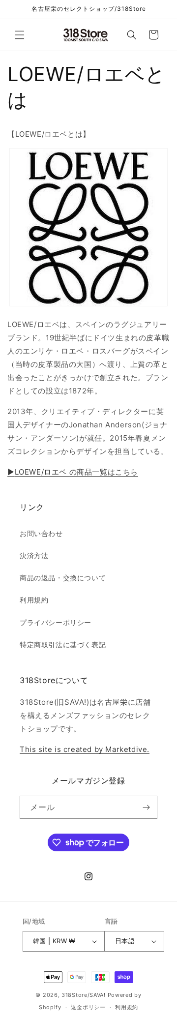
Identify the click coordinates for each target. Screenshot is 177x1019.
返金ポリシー (88, 1007)
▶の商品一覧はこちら (72, 472)
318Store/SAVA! (83, 994)
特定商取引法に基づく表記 (63, 644)
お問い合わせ (41, 533)
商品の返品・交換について (63, 577)
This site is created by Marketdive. (84, 749)
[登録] (146, 807)
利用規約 (34, 600)
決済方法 (34, 555)
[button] (19, 35)
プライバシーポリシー (55, 622)
